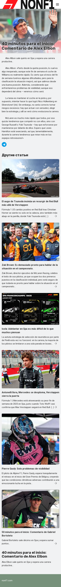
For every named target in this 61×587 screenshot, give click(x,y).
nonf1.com (7, 580)
